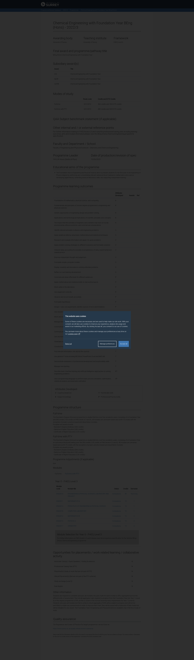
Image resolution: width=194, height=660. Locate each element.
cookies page (73, 334)
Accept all (123, 344)
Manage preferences (107, 344)
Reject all (68, 344)
